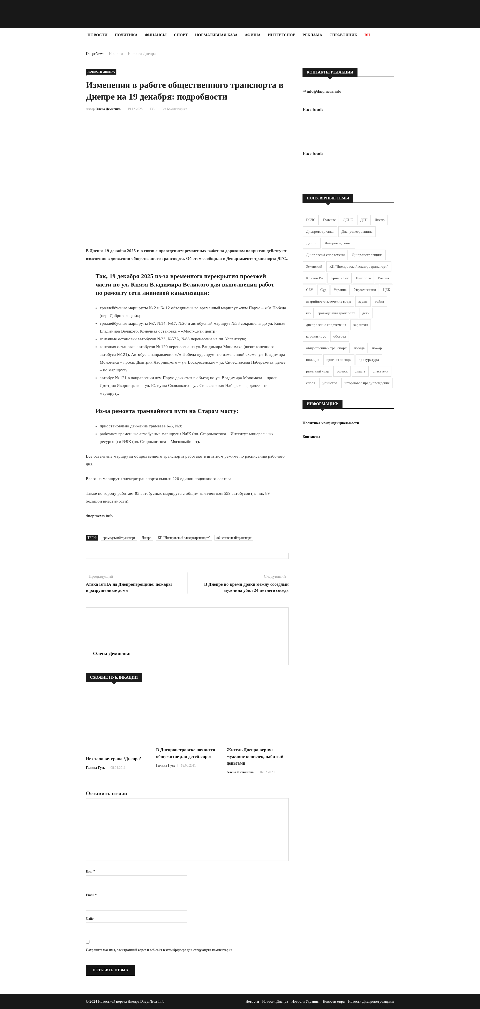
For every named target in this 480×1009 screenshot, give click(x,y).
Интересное (281, 35)
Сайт (90, 919)
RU (367, 35)
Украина (340, 290)
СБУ (309, 290)
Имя (90, 871)
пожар (377, 348)
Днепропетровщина (356, 231)
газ (308, 313)
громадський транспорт (119, 538)
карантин (360, 325)
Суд (323, 290)
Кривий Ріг (314, 278)
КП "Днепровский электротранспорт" (184, 538)
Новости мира (334, 1001)
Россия (383, 278)
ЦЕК (386, 290)
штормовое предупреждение (367, 383)
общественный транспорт (233, 538)
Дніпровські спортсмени (325, 255)
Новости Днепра (142, 54)
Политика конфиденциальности (330, 423)
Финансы (156, 35)
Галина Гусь (95, 768)
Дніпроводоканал (338, 243)
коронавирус (316, 336)
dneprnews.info (99, 516)
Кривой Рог (340, 278)
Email (91, 895)
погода (359, 348)
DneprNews (95, 54)
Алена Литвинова (240, 772)
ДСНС (348, 220)
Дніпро (146, 538)
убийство (329, 383)
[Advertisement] (33, 125)
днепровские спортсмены (326, 325)
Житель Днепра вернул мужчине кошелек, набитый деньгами (255, 756)
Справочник (343, 35)
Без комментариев (174, 109)
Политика (126, 35)
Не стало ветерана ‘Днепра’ (113, 758)
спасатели (380, 371)
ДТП (364, 220)
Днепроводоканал (320, 231)
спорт (310, 383)
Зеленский (314, 266)
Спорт (181, 35)
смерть (360, 371)
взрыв (363, 301)
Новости (98, 35)
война (379, 301)
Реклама (312, 35)
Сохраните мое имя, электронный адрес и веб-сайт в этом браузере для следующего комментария (159, 950)
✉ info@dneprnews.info (321, 91)
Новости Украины (305, 1001)
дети (365, 313)
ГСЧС (311, 220)
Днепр (380, 220)
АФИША (253, 35)
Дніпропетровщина (367, 255)
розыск (342, 371)
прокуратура (369, 360)
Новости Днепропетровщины (371, 1001)
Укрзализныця (365, 290)
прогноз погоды (338, 360)
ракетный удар (317, 371)
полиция (312, 360)
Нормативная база (216, 35)
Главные (329, 220)
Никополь (363, 278)
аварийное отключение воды (328, 301)
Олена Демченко (108, 109)
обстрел (339, 336)
